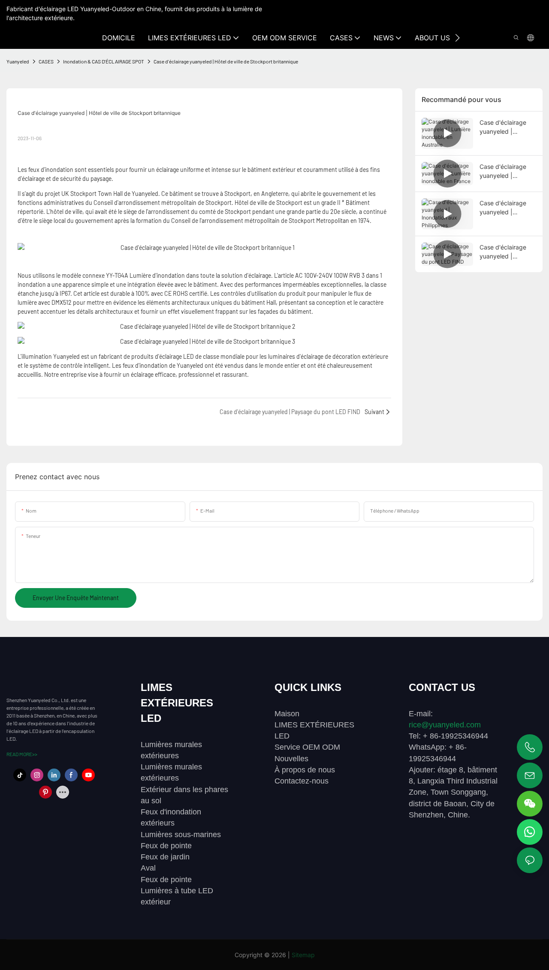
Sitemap (303, 954)
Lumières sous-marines (181, 834)
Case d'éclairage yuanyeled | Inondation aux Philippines (503, 207)
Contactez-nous (301, 781)
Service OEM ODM (307, 747)
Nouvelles (291, 758)
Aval (148, 868)
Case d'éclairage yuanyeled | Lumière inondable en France (505, 171)
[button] (457, 38)
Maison (286, 713)
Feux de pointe (166, 845)
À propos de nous (304, 770)
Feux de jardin (165, 857)
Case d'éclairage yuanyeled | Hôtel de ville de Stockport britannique (226, 61)
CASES (46, 61)
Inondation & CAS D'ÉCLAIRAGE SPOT (103, 61)
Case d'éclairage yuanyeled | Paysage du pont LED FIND (504, 252)
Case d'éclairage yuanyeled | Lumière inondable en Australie (505, 127)
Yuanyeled (17, 61)
